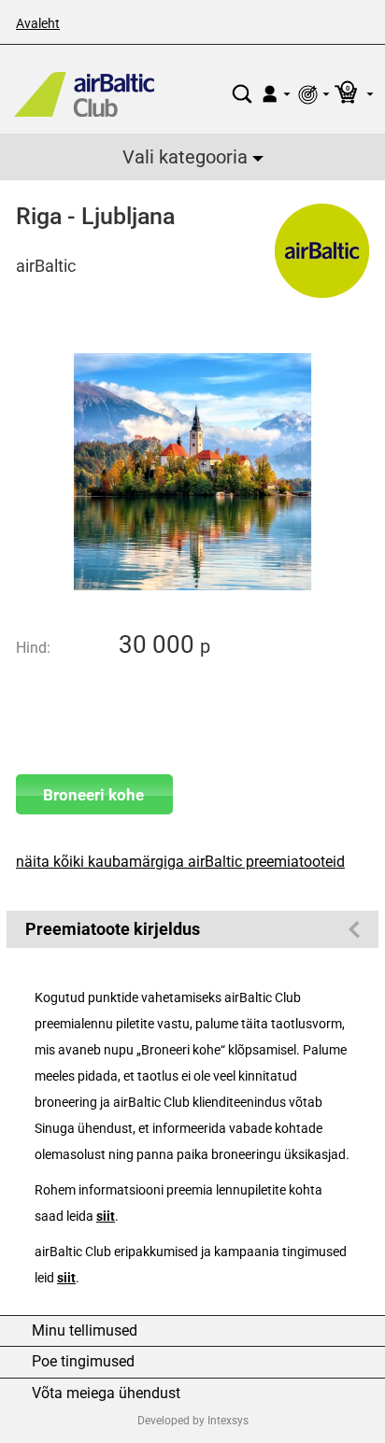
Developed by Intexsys (193, 1420)
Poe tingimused (83, 1361)
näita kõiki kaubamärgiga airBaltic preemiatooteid (180, 861)
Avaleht (38, 23)
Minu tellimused (84, 1331)
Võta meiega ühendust (106, 1393)
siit (105, 1216)
